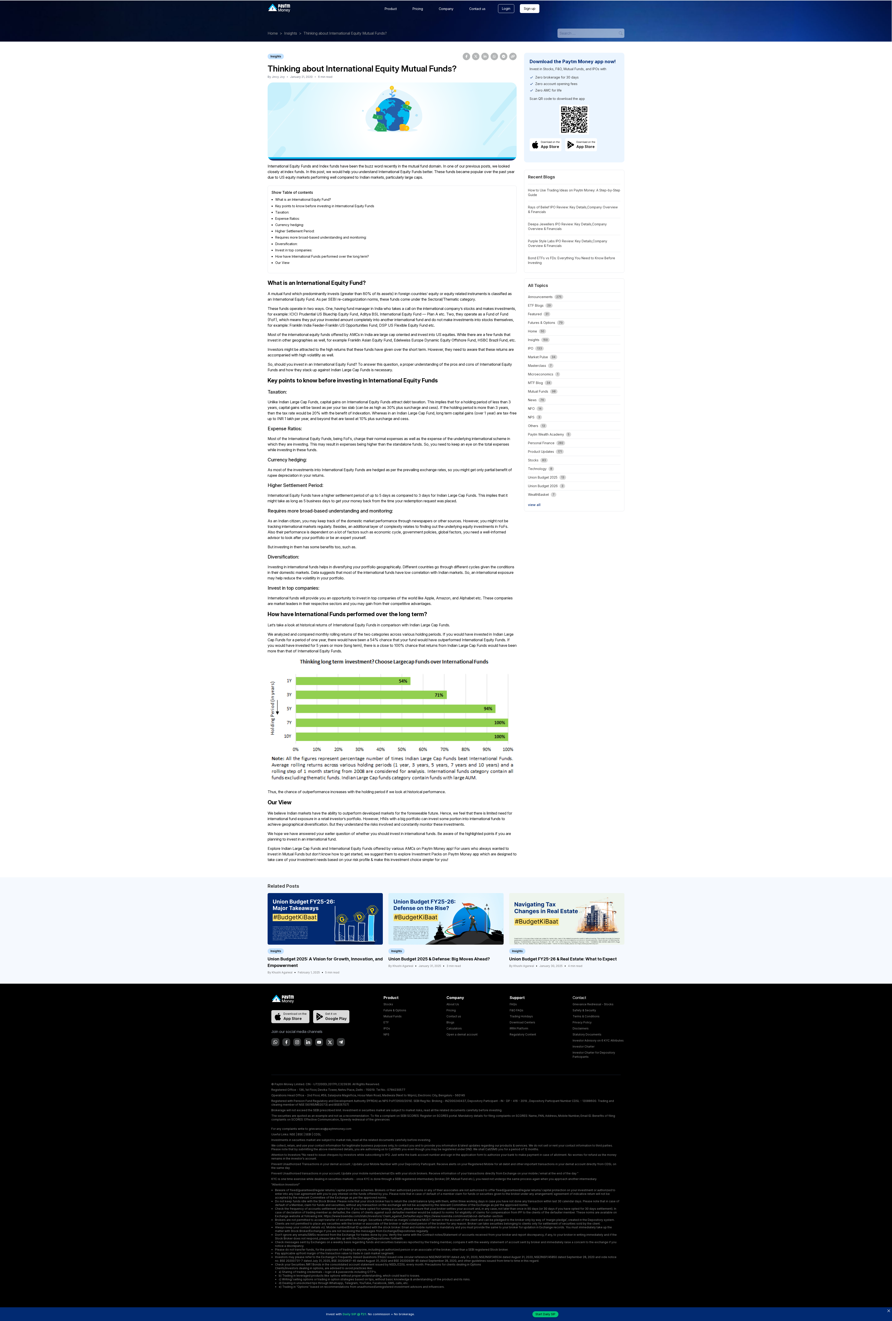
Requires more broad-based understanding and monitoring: (321, 237)
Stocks (388, 1004)
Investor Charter (583, 1046)
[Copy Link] (513, 56)
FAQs (513, 1004)
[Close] (888, 1310)
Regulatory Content (523, 1034)
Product (391, 9)
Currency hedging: (289, 225)
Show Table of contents (292, 192)
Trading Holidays (521, 1016)
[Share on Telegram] (503, 56)
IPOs (387, 1028)
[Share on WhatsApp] (494, 56)
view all (534, 505)
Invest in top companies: (293, 250)
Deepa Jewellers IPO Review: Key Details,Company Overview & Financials (567, 226)
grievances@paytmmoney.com (330, 1128)
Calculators (454, 1028)
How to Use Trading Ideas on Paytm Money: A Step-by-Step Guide (574, 192)
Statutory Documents (587, 1034)
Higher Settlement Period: (295, 231)
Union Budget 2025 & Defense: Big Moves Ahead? (439, 958)
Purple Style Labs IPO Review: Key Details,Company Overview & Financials (567, 243)
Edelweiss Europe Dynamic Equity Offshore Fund (435, 340)
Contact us (477, 9)
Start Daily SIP (545, 1314)
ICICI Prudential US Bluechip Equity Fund (323, 314)
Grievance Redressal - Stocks (593, 1004)
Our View (282, 263)
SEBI (308, 1134)
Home (273, 33)
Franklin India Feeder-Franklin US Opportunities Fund (333, 325)
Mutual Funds (393, 1016)
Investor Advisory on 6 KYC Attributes (598, 1040)
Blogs (450, 1022)
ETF (386, 1022)
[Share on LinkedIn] (485, 56)
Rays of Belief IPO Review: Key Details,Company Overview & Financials (573, 209)
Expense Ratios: (287, 218)
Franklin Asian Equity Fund (370, 340)
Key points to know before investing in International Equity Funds (324, 206)
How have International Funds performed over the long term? (322, 256)
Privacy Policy (582, 1022)
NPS (386, 1034)
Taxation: (282, 212)
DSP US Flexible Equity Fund (403, 325)
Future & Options (395, 1010)
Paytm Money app (463, 854)
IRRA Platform (519, 1028)
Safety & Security (584, 1010)
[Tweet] (475, 56)
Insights (290, 33)
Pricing (418, 9)
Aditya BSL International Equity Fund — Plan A (399, 314)
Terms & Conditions (586, 1016)
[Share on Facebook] (466, 56)
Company (446, 9)
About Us (452, 1004)
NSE (292, 1134)
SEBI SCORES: (410, 1115)
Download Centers (522, 1022)
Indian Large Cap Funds (301, 848)
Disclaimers (581, 1028)
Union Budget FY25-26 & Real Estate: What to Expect (563, 958)
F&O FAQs (516, 1010)
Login (506, 8)
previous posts (478, 166)
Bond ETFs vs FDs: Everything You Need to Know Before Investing (571, 260)
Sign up (529, 8)
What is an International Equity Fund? (303, 199)
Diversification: (286, 244)
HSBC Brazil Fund (493, 340)
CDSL (317, 1134)
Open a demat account (462, 1034)
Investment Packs (427, 854)
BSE (300, 1134)
